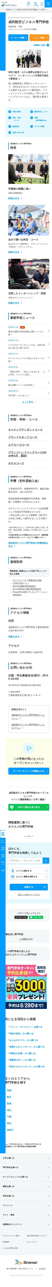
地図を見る (13, 636)
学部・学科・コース (16, 119)
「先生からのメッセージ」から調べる (26, 1066)
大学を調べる (8, 1158)
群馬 (9, 1103)
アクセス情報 (39, 126)
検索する (28, 887)
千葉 (9, 1116)
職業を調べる (8, 1186)
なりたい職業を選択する (26, 876)
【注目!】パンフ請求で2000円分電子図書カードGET (25, 10)
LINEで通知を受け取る (28, 807)
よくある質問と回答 (10, 1248)
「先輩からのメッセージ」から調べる (26, 1047)
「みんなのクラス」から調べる (22, 1040)
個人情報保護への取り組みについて (20, 1269)
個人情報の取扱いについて (37, 1236)
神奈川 (10, 1130)
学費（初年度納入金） (41, 119)
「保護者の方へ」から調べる (21, 1060)
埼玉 (9, 1110)
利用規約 (6, 1242)
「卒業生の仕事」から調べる (21, 1053)
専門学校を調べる (16, 1144)
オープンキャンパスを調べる (15, 1177)
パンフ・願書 (38, 38)
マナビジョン (8, 5)
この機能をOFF (26, 939)
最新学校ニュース (41, 112)
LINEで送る (37, 917)
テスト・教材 (8, 1215)
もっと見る (27, 402)
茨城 (9, 1090)
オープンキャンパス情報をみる (28, 771)
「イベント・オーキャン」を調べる (24, 1027)
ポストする (22, 917)
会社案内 (42, 1269)
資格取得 (15, 126)
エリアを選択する (24, 871)
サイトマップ (32, 1242)
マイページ (7, 1205)
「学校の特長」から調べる (20, 1033)
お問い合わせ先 (18, 132)
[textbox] (28, 861)
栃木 (9, 1097)
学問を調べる (8, 1196)
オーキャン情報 (17, 38)
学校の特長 (16, 112)
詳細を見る (13, 198)
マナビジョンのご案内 (11, 1236)
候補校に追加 (39, 45)
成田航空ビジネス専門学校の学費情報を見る (28, 544)
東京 (9, 1123)
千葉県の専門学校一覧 (32, 1144)
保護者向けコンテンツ (12, 1224)
